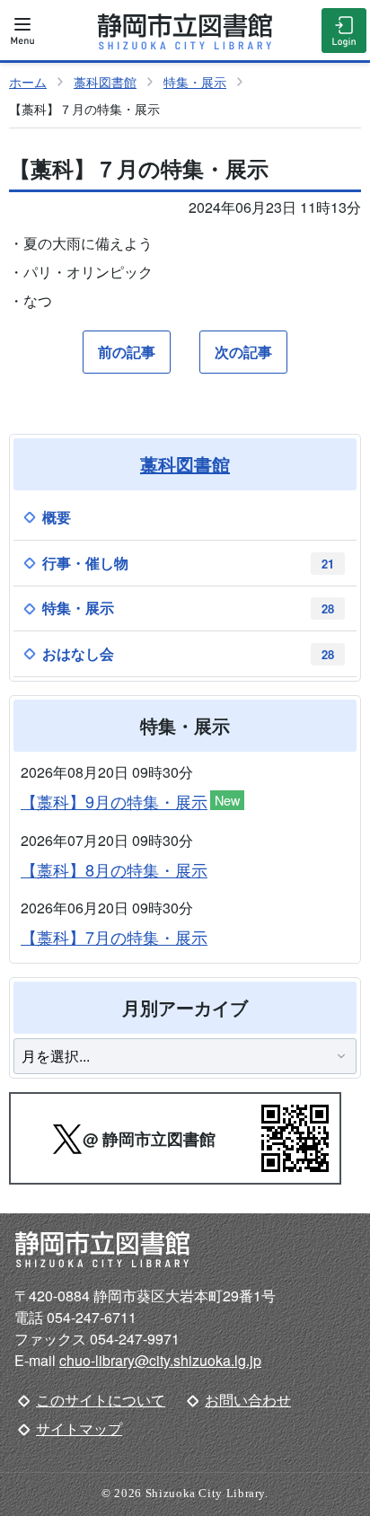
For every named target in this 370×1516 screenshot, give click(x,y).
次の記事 (243, 351)
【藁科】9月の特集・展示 (130, 801)
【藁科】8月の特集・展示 (114, 869)
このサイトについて (100, 1399)
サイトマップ (79, 1428)
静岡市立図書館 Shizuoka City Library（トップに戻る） (185, 31)
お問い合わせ (248, 1399)
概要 (56, 517)
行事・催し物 (188, 562)
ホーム (28, 81)
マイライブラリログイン (344, 30)
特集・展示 (194, 81)
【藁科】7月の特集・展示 (114, 937)
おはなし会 (188, 653)
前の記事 (126, 351)
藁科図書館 (105, 81)
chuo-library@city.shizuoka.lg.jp (160, 1360)
